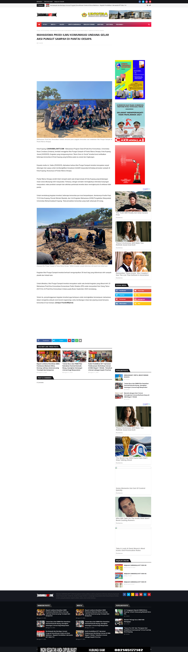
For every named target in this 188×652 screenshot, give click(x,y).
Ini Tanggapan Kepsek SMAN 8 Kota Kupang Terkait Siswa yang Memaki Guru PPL (137, 612)
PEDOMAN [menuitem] (119, 24)
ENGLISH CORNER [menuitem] (89, 24)
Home (38, 30)
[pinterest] (150, 1)
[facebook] (140, 1)
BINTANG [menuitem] (100, 24)
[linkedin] (145, 594)
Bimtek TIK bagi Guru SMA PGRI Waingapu (134, 620)
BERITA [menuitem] (53, 24)
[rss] (142, 295)
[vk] (124, 303)
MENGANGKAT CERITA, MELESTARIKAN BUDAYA (136, 376)
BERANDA (39, 1)
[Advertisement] (74, 60)
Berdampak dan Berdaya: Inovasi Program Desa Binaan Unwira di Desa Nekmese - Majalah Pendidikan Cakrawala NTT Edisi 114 (59, 634)
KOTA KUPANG (45, 30)
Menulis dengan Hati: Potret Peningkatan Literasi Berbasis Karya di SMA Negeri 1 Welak (136, 395)
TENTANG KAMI (48, 1)
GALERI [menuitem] (62, 24)
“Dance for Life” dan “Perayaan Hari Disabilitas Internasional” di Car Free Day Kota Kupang (137, 630)
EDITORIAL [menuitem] (109, 24)
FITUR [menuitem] (45, 24)
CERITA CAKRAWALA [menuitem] (74, 24)
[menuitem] (39, 24)
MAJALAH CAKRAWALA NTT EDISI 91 (135, 582)
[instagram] (146, 1)
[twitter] (143, 1)
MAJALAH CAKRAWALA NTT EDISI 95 (135, 565)
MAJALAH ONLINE (59, 1)
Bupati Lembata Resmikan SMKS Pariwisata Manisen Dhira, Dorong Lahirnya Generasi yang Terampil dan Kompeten (48, 367)
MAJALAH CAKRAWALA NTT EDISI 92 (135, 573)
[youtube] (142, 290)
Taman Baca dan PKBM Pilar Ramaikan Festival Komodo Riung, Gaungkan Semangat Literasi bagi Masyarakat (72, 367)
